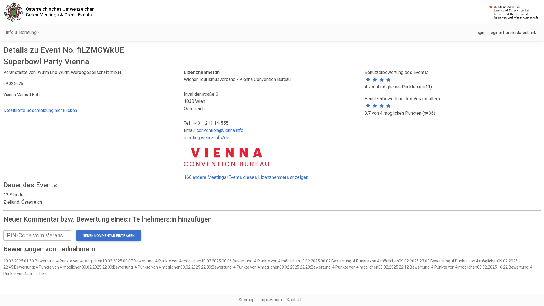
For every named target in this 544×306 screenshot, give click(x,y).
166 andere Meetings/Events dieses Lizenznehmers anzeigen (246, 177)
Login (479, 32)
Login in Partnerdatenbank (512, 32)
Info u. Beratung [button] (21, 32)
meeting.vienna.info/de (206, 137)
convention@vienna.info (220, 130)
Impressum (270, 300)
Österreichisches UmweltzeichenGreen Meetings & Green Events (60, 12)
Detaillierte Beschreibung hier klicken (40, 110)
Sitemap (246, 300)
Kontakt (293, 300)
